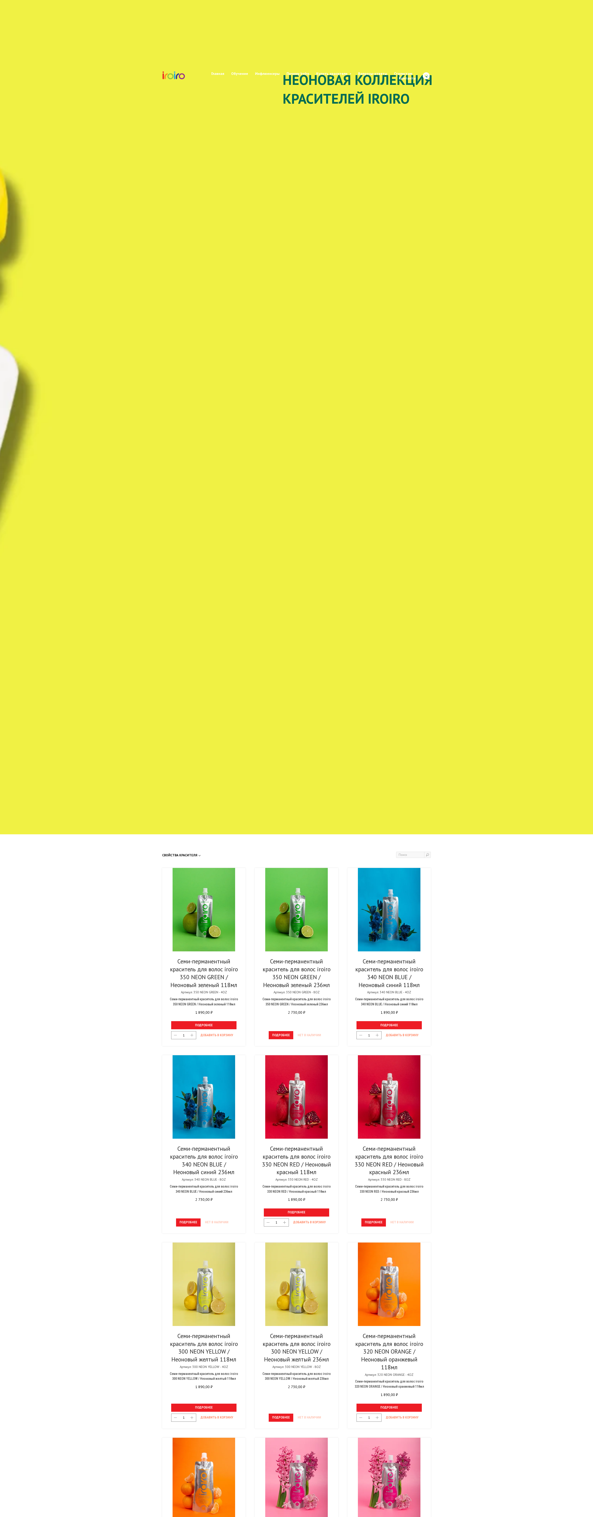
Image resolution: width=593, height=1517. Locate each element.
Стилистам (403, 35)
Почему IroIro (298, 35)
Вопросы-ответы (372, 35)
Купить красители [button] (332, 35)
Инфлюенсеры (267, 35)
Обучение (239, 35)
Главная (217, 35)
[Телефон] (426, 38)
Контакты (407, 40)
